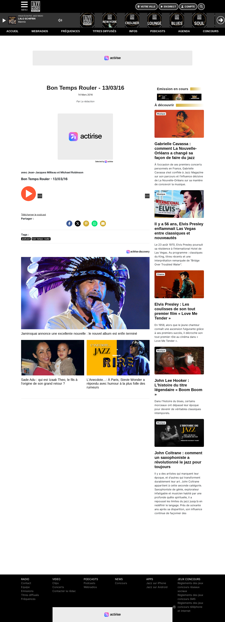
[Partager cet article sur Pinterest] (85, 225)
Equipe (25, 587)
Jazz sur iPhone (156, 583)
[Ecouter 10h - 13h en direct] (179, 96)
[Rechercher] (201, 6)
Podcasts (157, 31)
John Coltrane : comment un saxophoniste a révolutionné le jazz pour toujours (178, 460)
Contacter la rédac (64, 591)
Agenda (184, 31)
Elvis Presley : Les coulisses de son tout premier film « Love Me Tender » (176, 311)
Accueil (12, 31)
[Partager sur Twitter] (77, 225)
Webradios (39, 31)
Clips (55, 583)
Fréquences (70, 31)
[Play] (5, 20)
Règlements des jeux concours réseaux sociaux (190, 587)
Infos (133, 31)
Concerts (58, 587)
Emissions (27, 591)
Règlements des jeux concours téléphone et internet (190, 606)
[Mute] (60, 20)
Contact (26, 583)
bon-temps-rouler (41, 239)
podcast (26, 239)
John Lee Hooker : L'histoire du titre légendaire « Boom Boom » (178, 387)
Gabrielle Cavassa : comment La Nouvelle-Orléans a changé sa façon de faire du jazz (176, 151)
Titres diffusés (104, 31)
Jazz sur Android (157, 587)
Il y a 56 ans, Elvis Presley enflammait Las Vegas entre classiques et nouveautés (179, 231)
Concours (211, 31)
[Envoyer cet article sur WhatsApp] (94, 225)
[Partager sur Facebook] (68, 225)
